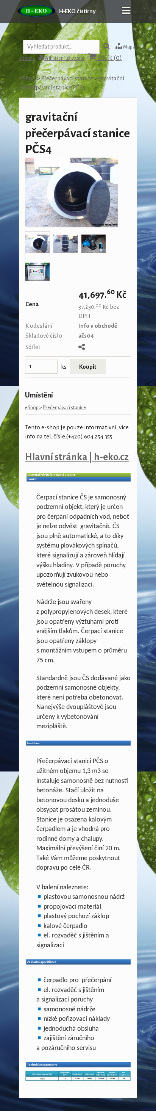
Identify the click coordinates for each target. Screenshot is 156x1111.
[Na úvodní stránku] (36, 20)
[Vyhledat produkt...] (106, 47)
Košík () (109, 58)
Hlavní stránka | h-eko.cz (77, 457)
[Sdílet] (81, 347)
